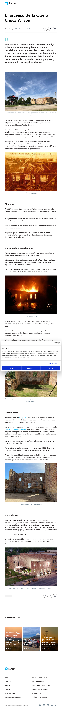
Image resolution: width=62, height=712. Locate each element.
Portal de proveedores (40, 677)
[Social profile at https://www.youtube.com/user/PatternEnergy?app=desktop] (52, 706)
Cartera (7, 689)
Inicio (6, 677)
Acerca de (8, 681)
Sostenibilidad (10, 693)
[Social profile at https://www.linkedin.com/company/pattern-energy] (48, 705)
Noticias (7, 685)
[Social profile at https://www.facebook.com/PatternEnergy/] (40, 705)
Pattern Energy (11, 3)
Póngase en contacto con (41, 685)
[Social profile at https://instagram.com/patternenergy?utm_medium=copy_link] (44, 705)
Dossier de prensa (38, 681)
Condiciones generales (40, 689)
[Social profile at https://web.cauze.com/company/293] (56, 705)
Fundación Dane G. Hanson (15, 429)
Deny (11, 368)
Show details (53, 363)
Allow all (50, 368)
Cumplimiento (36, 693)
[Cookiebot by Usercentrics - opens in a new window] (53, 343)
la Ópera (22, 418)
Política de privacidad (39, 697)
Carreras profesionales (13, 697)
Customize (30, 368)
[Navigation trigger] (56, 3)
